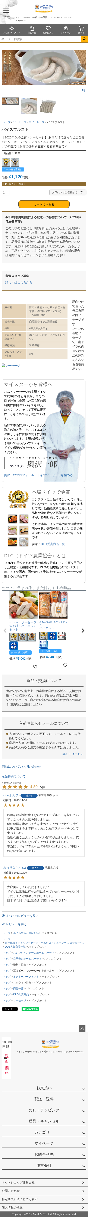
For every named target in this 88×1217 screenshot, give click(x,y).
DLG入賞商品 (21, 994)
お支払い (44, 1088)
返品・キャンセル (44, 1121)
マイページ (65, 33)
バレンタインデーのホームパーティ (33, 952)
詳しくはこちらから (18, 282)
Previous (7, 68)
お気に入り (48, 33)
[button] (5, 630)
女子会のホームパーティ (27, 958)
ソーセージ (19, 122)
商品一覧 (32, 33)
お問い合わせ (11, 1190)
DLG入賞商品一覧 (15, 946)
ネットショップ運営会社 (18, 1182)
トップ (6, 122)
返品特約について (14, 776)
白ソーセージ (36, 122)
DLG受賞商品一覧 (53, 544)
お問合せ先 (44, 1154)
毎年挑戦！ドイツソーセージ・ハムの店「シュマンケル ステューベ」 (45, 942)
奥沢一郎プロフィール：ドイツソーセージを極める (38, 475)
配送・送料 (44, 1099)
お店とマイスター (12, 33)
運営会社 (44, 1165)
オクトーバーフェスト (26, 976)
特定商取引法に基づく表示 (20, 1199)
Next (81, 68)
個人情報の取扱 (12, 1207)
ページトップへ (82, 1028)
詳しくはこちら (73, 754)
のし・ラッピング (44, 1110)
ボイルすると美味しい (26, 933)
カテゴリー (44, 1132)
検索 (84, 39)
